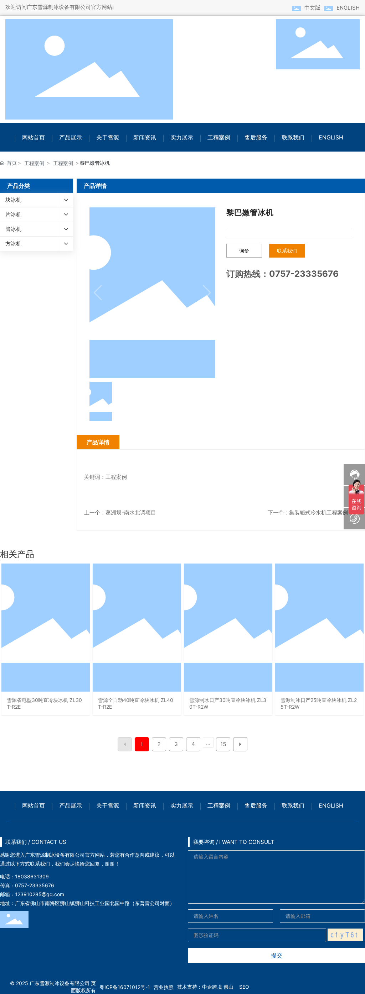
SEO (244, 987)
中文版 (312, 7)
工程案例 (34, 163)
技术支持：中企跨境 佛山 (205, 987)
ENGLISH (348, 7)
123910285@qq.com (39, 894)
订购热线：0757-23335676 (282, 274)
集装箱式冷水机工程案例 (318, 512)
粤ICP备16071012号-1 (124, 987)
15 (223, 744)
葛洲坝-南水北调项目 (131, 512)
